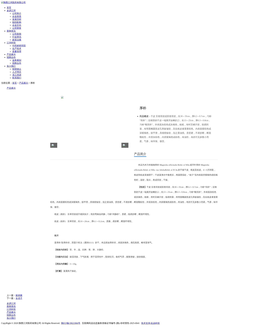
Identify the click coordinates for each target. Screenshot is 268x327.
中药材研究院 (19, 45)
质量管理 (16, 51)
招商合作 (11, 57)
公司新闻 (16, 34)
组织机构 (16, 22)
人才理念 (16, 72)
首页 (9, 7)
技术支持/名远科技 (150, 323)
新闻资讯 (11, 31)
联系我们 (16, 78)
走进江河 (11, 10)
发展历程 (16, 19)
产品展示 (11, 54)
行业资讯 (16, 37)
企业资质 (16, 16)
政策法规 (16, 40)
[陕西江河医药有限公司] (13, 2)
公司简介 (16, 13)
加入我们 (11, 66)
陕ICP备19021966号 (70, 323)
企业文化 (16, 25)
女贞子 (19, 298)
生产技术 (16, 48)
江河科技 (11, 43)
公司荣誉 (16, 28)
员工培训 (16, 75)
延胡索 (19, 295)
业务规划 (16, 60)
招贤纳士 (16, 69)
